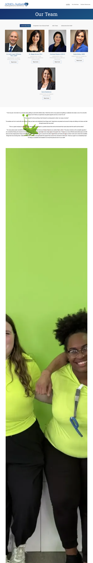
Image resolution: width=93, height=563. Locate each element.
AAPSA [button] (68, 4)
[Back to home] (16, 4)
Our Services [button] (75, 4)
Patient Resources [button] (85, 4)
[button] (14, 46)
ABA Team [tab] (55, 25)
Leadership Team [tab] (25, 25)
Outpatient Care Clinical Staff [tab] (41, 25)
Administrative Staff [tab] (66, 25)
